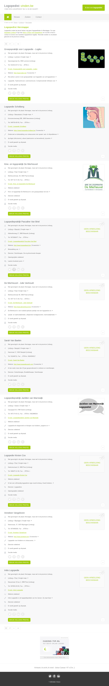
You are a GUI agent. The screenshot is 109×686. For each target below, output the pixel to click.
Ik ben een (93, 8)
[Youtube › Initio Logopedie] (22, 614)
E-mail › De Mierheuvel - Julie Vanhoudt (20, 303)
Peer (15, 463)
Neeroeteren (18, 114)
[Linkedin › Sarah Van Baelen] (18, 384)
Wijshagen (17, 520)
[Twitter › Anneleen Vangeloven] (9, 556)
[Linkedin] (58, 676)
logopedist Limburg (10, 32)
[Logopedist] (7, 17)
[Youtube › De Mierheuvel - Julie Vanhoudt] (22, 327)
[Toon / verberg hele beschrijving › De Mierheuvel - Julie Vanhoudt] (34, 311)
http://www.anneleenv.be (21, 536)
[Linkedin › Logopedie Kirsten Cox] (18, 499)
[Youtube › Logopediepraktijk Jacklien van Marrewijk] (22, 442)
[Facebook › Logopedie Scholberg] (14, 150)
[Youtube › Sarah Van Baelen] (22, 384)
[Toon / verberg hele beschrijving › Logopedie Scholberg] (34, 134)
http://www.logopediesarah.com (23, 364)
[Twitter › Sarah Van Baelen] (9, 384)
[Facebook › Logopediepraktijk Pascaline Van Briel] (14, 269)
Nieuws (17, 17)
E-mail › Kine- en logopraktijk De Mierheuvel (21, 184)
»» (18, 44)
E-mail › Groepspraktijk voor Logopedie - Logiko (22, 69)
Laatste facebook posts (16, 261)
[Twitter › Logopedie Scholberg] (9, 150)
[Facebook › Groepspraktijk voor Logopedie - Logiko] (14, 93)
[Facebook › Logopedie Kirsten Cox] (14, 499)
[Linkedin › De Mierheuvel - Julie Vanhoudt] (18, 327)
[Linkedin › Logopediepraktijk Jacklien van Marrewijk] (18, 442)
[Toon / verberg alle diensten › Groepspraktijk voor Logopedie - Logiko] (34, 81)
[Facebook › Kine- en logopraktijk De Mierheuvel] (14, 208)
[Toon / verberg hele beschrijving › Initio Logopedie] (34, 598)
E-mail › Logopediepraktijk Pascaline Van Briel (22, 241)
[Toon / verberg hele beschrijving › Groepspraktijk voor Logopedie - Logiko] (34, 77)
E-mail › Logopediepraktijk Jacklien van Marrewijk (23, 418)
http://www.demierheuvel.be (22, 307)
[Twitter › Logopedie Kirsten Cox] (9, 499)
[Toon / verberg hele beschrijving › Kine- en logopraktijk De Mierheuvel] (34, 192)
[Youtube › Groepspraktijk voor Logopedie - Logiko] (22, 93)
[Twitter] (50, 676)
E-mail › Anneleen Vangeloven (17, 532)
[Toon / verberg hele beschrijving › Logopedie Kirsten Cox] (34, 483)
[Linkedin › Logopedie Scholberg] (18, 150)
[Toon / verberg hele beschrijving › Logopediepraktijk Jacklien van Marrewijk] (34, 426)
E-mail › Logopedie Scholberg (17, 126)
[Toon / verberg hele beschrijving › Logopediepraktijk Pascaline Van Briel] (34, 249)
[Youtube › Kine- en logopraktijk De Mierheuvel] (22, 208)
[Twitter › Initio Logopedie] (9, 614)
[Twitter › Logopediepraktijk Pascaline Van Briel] (9, 269)
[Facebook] (54, 676)
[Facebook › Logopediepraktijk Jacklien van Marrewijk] (14, 442)
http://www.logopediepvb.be (22, 245)
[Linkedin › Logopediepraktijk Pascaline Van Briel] (18, 269)
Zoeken (28, 17)
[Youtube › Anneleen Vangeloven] (22, 556)
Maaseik (17, 229)
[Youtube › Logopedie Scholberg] (22, 150)
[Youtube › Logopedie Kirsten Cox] (22, 499)
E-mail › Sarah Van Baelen (16, 360)
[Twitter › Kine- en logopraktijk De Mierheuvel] (9, 208)
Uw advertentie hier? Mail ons (54, 657)
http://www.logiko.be (20, 73)
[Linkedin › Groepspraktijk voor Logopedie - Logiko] (18, 93)
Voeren (16, 406)
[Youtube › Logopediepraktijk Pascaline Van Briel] (22, 269)
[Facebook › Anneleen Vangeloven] (14, 556)
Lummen (17, 57)
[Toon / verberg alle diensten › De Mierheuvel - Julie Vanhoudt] (34, 315)
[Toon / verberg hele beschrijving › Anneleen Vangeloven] (34, 540)
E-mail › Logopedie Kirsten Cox (17, 475)
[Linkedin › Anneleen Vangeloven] (18, 556)
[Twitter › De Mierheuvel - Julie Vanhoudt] (9, 327)
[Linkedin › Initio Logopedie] (18, 614)
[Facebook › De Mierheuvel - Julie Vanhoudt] (14, 327)
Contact (39, 17)
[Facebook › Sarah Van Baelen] (14, 384)
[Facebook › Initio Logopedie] (14, 614)
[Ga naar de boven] (103, 99)
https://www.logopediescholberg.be (24, 130)
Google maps (26, 57)
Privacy (58, 681)
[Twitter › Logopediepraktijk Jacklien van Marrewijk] (9, 442)
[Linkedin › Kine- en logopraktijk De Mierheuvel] (18, 208)
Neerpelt (17, 348)
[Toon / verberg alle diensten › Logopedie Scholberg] (34, 138)
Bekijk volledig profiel (19, 99)
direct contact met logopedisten (32, 32)
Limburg (10, 57)
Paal (15, 172)
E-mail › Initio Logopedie (15, 590)
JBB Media (52, 681)
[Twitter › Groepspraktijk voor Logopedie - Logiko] (9, 93)
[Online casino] (56, 637)
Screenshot (31, 73)
